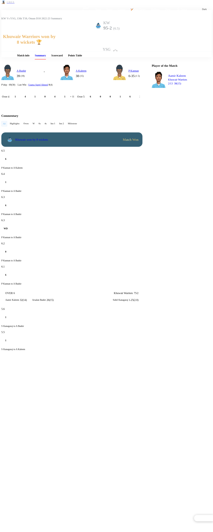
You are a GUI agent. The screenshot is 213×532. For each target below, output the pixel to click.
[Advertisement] (177, 109)
